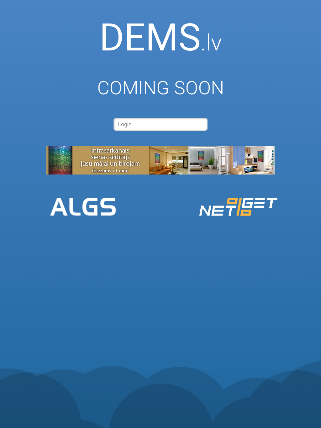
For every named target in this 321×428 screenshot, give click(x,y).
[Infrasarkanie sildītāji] (160, 173)
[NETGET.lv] (238, 207)
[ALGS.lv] (83, 207)
